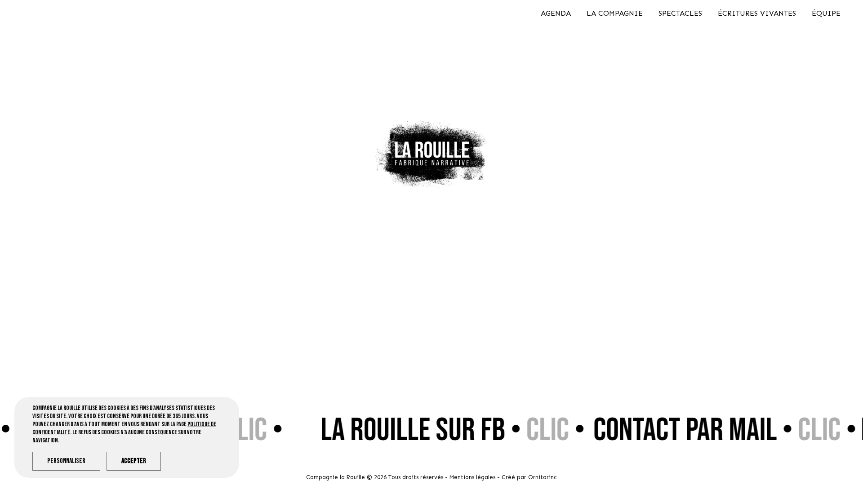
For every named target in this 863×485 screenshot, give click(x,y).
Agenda (556, 13)
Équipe (826, 13)
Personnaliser (66, 461)
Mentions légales (472, 477)
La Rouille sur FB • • (445, 430)
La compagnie (615, 13)
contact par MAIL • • (717, 430)
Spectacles (680, 13)
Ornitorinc (542, 477)
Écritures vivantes (757, 13)
